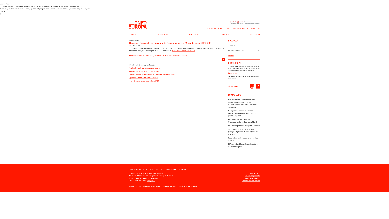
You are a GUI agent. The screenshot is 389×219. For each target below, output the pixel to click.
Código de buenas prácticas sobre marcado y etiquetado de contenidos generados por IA (241, 113)
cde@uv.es (151, 180)
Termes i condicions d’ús (251, 180)
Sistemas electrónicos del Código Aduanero (145, 71)
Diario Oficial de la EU (240, 28)
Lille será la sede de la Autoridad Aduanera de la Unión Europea (152, 74)
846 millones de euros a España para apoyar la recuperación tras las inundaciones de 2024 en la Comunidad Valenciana (243, 103)
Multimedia (255, 34)
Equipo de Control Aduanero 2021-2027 (143, 77)
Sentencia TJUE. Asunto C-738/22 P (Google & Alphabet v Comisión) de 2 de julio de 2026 (243, 131)
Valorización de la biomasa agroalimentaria (144, 68)
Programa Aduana (157, 55)
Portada (132, 34)
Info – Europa (255, 28)
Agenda (225, 34)
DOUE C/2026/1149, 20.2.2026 (183, 50)
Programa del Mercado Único (176, 55)
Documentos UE (134, 40)
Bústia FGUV (255, 173)
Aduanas (146, 55)
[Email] (223, 59)
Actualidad (163, 34)
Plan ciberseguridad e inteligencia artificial (244, 125)
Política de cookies (252, 178)
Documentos (195, 34)
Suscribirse (232, 73)
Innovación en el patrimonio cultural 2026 (144, 81)
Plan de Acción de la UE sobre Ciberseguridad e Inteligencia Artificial (242, 120)
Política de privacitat (252, 175)
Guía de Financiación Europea (218, 28)
